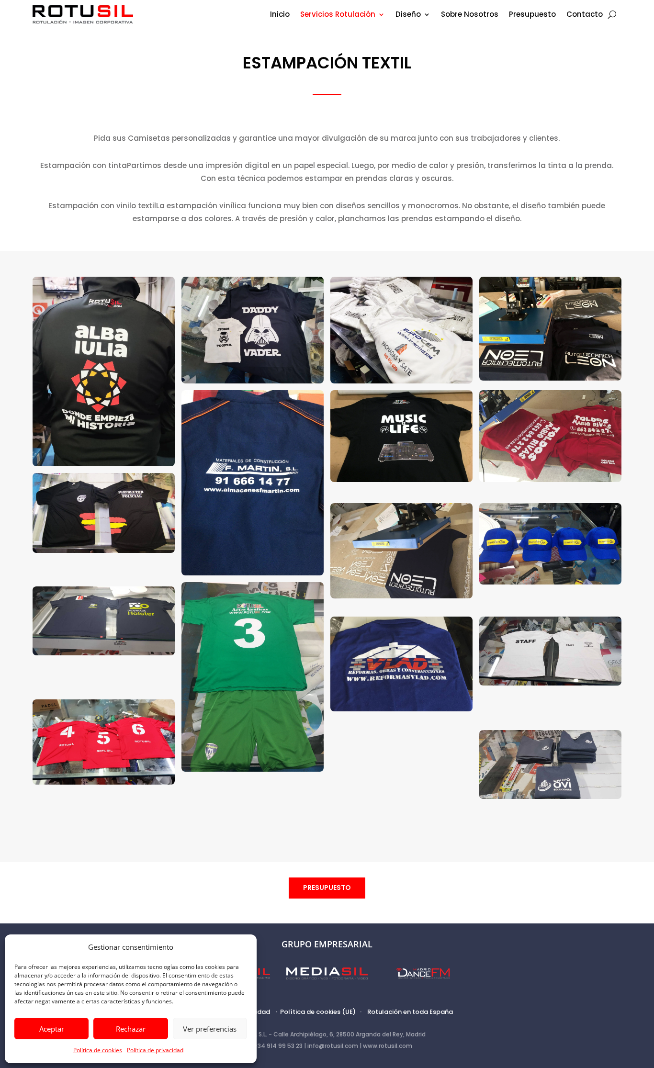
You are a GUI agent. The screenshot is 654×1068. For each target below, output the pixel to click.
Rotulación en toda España (410, 1011)
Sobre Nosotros (469, 15)
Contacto (584, 15)
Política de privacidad (155, 1050)
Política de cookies (97, 1050)
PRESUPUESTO (327, 887)
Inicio (280, 15)
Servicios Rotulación (337, 15)
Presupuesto (532, 15)
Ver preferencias (210, 1029)
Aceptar (51, 1029)
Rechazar (131, 1029)
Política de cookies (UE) (318, 1011)
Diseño (408, 15)
